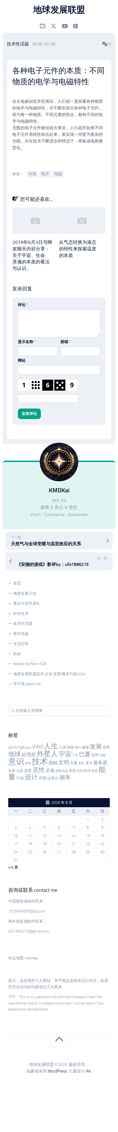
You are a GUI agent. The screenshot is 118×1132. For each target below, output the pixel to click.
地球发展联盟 (59, 9)
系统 (72, 771)
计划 (20, 778)
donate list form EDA (30, 663)
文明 (63, 762)
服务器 (100, 762)
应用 (95, 755)
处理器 (29, 754)
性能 (102, 755)
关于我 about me (27, 684)
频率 (65, 777)
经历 (80, 771)
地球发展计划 (24, 593)
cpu (22, 747)
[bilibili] (42, 26)
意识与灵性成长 (26, 603)
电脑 (58, 771)
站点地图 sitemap (23, 958)
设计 (31, 777)
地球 (14, 754)
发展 (96, 746)
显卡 (88, 763)
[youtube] (64, 26)
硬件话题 (21, 633)
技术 (40, 761)
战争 (28, 763)
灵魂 (50, 770)
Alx (88, 1071)
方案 (74, 763)
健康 (85, 747)
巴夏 (85, 754)
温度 (28, 770)
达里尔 (53, 778)
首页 (17, 583)
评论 (23, 304)
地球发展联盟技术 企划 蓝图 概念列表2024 (49, 674)
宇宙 (65, 754)
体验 (70, 747)
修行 (78, 747)
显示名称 (27, 341)
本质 (32, 174)
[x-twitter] (53, 26)
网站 (22, 360)
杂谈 (17, 654)
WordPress (57, 1071)
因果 (106, 747)
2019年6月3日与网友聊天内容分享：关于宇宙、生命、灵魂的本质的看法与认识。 (32, 255)
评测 (42, 778)
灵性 (39, 770)
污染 (19, 771)
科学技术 (21, 613)
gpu (29, 747)
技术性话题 (18, 44)
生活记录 (21, 643)
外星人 (47, 754)
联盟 (95, 771)
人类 (62, 747)
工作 (75, 755)
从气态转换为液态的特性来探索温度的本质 (77, 248)
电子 (45, 174)
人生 (51, 746)
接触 (53, 762)
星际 (81, 763)
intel (37, 746)
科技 (65, 771)
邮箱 (66, 341)
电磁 (58, 174)
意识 (16, 761)
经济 (87, 771)
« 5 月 (13, 867)
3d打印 (13, 747)
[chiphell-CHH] (75, 26)
